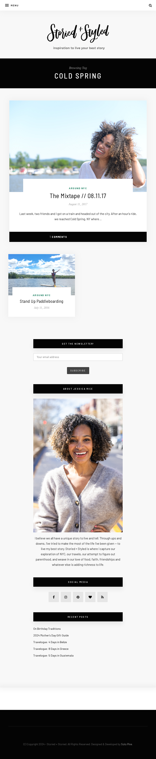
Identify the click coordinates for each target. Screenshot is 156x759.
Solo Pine (126, 744)
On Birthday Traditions (47, 628)
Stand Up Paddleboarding (41, 301)
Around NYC (78, 188)
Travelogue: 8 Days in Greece (50, 648)
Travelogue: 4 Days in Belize (50, 642)
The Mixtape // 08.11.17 (78, 195)
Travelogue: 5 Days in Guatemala (53, 655)
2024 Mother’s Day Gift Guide (51, 635)
